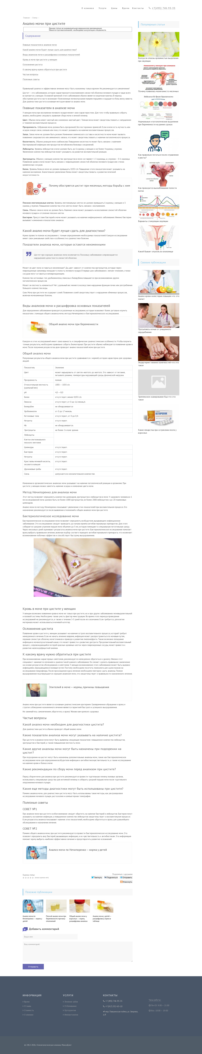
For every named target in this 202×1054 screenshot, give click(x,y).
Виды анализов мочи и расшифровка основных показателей (51, 54)
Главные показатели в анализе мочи (40, 44)
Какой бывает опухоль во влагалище (155, 251)
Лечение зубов (71, 1001)
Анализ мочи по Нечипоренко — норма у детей (78, 850)
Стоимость (29, 1010)
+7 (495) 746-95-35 (113, 1001)
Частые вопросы (30, 74)
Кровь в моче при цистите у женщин (40, 59)
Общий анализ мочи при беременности (73, 324)
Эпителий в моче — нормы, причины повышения (79, 687)
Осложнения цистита (32, 64)
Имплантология (71, 1014)
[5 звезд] (33, 878)
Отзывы (27, 1006)
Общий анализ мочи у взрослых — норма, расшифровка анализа (78, 918)
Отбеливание (70, 1006)
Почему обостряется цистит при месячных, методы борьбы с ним (89, 185)
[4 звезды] (31, 878)
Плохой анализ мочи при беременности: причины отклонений (56, 918)
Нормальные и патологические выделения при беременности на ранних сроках (158, 123)
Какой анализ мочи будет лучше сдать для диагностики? (50, 49)
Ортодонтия (70, 1010)
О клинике (28, 1014)
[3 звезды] (28, 878)
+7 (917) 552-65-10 (113, 1006)
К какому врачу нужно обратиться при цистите (45, 69)
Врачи (27, 1001)
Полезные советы (31, 79)
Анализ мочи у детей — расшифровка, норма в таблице (102, 918)
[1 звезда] (24, 878)
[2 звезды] (26, 878)
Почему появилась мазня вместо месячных (158, 91)
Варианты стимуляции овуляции (153, 221)
